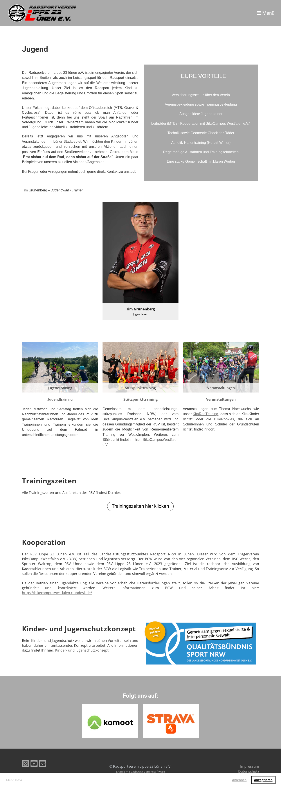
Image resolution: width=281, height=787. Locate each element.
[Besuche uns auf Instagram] (25, 764)
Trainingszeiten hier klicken (140, 506)
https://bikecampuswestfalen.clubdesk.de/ (57, 592)
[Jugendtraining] (60, 366)
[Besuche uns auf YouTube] (34, 764)
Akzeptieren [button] (263, 780)
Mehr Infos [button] (14, 780)
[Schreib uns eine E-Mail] (42, 764)
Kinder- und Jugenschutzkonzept (82, 650)
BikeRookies (224, 419)
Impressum (249, 766)
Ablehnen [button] (239, 780)
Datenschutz (248, 771)
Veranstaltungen (221, 399)
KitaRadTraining (205, 414)
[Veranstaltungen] (221, 366)
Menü (267, 13)
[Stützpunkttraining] (141, 366)
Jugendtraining (60, 399)
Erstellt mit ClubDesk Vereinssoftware (140, 772)
